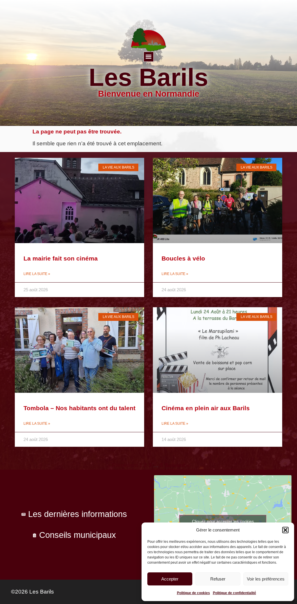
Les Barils (148, 77)
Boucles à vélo (183, 258)
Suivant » (177, 465)
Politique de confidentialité (234, 593)
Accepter (169, 578)
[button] (285, 530)
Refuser (217, 578)
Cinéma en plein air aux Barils (206, 408)
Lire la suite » (36, 274)
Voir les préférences (266, 578)
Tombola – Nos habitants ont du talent (79, 408)
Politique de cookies (193, 593)
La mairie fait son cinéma (60, 258)
